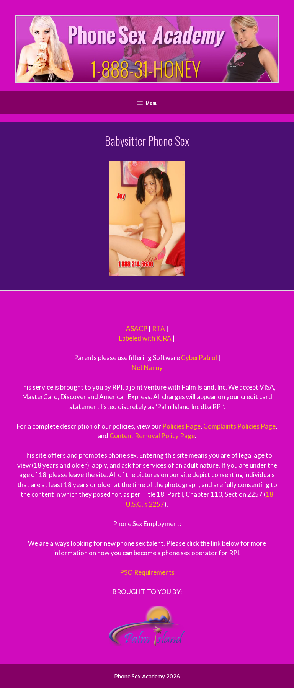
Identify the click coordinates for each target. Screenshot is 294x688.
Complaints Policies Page (239, 426)
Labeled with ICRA (145, 338)
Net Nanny (147, 368)
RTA (158, 328)
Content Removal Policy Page (152, 436)
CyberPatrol (199, 358)
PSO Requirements (147, 572)
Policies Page (181, 426)
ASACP (136, 328)
